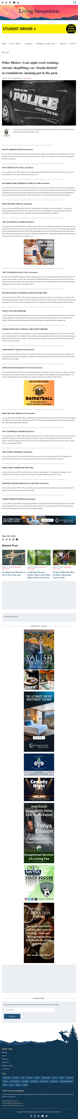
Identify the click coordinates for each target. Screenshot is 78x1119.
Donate (4, 1055)
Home (4, 44)
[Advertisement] (39, 595)
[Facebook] (7, 539)
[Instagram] (10, 539)
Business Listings (7, 1065)
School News (44, 1081)
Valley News (15, 44)
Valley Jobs (5, 1062)
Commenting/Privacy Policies (52, 1112)
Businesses (6, 1077)
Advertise (5, 1059)
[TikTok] (14, 539)
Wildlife (25, 1085)
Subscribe (12, 1016)
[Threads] (3, 539)
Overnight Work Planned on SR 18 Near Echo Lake (13, 573)
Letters (62, 1077)
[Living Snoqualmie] (39, 11)
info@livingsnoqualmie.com (10, 1101)
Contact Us (5, 1069)
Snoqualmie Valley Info (66, 1081)
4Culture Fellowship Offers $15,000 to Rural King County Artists (63, 575)
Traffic (63, 44)
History (55, 1077)
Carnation (15, 1077)
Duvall (22, 1077)
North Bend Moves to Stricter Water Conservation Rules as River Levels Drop (38, 575)
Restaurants (34, 1081)
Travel (11, 1085)
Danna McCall (18, 78)
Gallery (5, 52)
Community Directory (45, 44)
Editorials (29, 1077)
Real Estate (25, 1081)
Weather (4, 1052)
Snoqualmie (54, 1081)
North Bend (27, 78)
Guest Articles (46, 1077)
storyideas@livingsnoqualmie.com (12, 1103)
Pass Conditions (14, 1081)
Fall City (37, 1077)
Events (72, 44)
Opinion (28, 44)
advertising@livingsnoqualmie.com (12, 1105)
